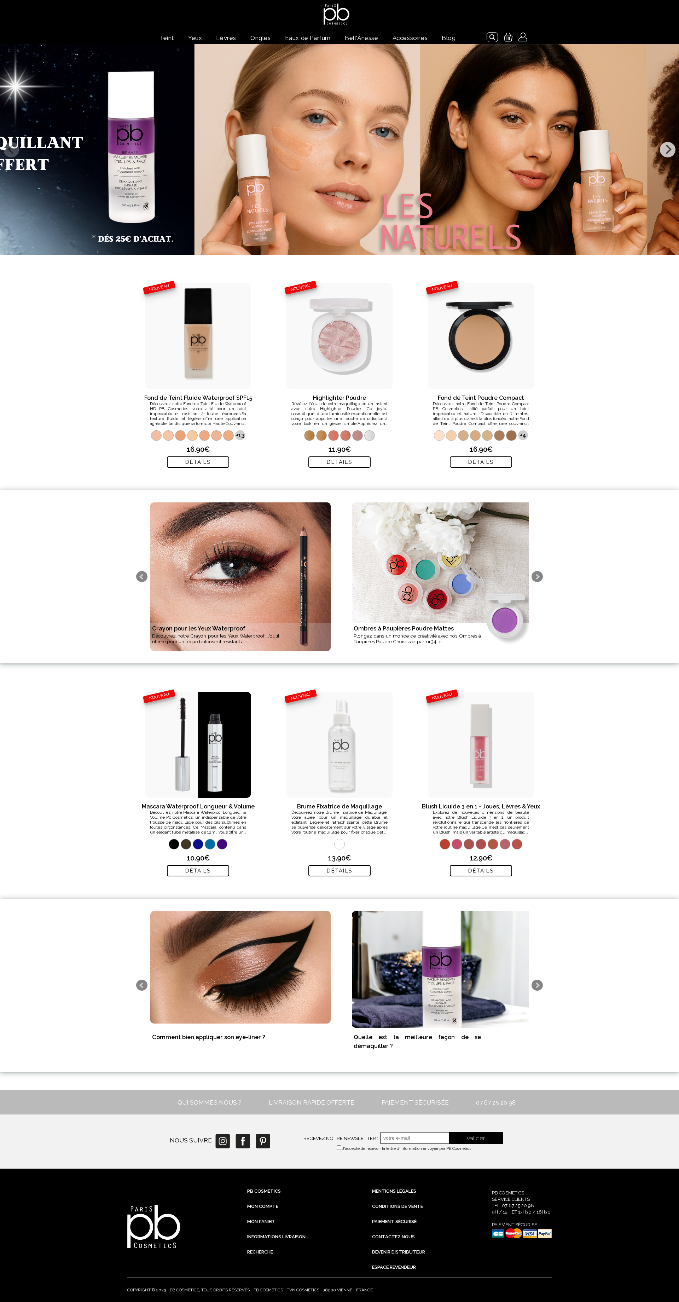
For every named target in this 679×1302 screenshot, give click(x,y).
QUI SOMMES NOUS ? (210, 1102)
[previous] (11, 149)
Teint (166, 37)
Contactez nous (393, 1236)
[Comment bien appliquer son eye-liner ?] (240, 967)
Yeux (195, 37)
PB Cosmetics (264, 1191)
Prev (141, 576)
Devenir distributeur (398, 1252)
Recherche (260, 1252)
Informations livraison (276, 1236)
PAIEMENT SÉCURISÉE (415, 1102)
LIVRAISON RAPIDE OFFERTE (311, 1102)
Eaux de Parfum (308, 37)
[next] (667, 149)
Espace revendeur (394, 1267)
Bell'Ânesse (361, 37)
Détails (198, 462)
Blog (448, 37)
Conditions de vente (397, 1206)
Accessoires (410, 37)
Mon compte (262, 1206)
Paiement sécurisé (394, 1221)
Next (537, 576)
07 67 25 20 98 (496, 1102)
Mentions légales (394, 1191)
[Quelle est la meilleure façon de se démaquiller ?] (442, 969)
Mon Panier (260, 1221)
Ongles (260, 37)
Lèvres (226, 37)
